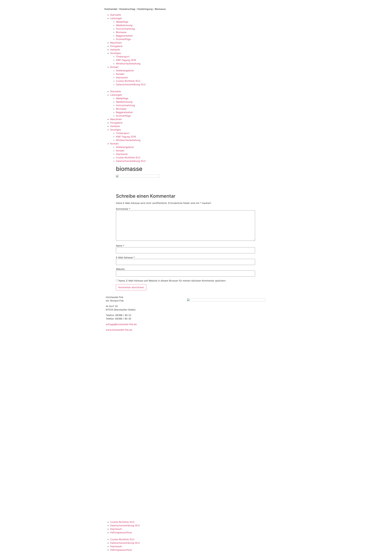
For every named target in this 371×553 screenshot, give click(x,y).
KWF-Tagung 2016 (126, 60)
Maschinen (116, 42)
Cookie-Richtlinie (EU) (128, 80)
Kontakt (114, 67)
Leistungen (116, 18)
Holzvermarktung (125, 28)
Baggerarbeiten (124, 35)
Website (120, 269)
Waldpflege (122, 21)
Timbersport (123, 56)
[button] (185, 88)
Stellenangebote (125, 70)
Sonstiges (115, 53)
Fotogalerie (116, 46)
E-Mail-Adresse (125, 257)
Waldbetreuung (124, 25)
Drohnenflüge (123, 39)
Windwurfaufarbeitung (128, 63)
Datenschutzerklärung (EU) (131, 84)
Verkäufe (115, 49)
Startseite (115, 14)
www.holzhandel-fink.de (119, 329)
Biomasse (121, 32)
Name (120, 246)
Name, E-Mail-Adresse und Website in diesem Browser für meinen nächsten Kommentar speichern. (172, 280)
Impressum (122, 77)
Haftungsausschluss (121, 532)
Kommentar (123, 209)
